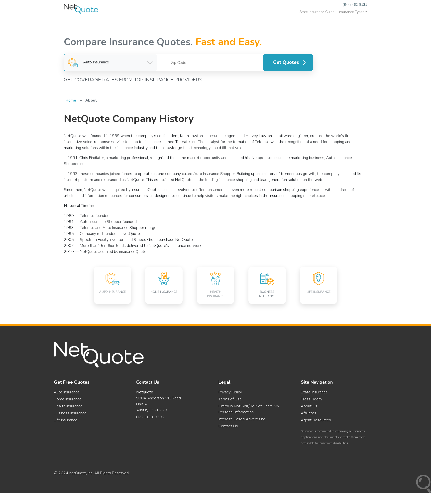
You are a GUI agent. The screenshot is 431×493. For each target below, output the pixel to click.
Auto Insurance (67, 392)
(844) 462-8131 (355, 4)
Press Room (311, 399)
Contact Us (228, 426)
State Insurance (314, 392)
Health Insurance (68, 406)
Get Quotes (286, 62)
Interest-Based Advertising (241, 419)
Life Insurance (65, 420)
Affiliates (308, 413)
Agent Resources (316, 420)
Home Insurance (68, 399)
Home (71, 100)
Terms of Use (230, 399)
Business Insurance (70, 413)
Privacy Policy (230, 392)
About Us (309, 406)
